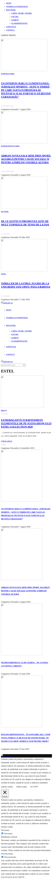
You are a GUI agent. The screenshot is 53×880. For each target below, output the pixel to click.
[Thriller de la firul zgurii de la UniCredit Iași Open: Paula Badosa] (24, 271)
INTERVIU (4, 74)
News (8, 3)
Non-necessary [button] (7, 854)
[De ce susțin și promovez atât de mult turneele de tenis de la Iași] (24, 208)
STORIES (11, 74)
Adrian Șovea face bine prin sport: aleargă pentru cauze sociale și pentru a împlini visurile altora (26, 159)
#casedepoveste (19, 23)
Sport (10, 146)
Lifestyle (11, 27)
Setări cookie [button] (21, 787)
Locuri (14, 17)
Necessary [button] (5, 830)
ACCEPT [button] (34, 787)
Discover (11, 10)
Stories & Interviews (17, 7)
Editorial (5, 211)
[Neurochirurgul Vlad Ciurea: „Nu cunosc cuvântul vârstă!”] (21, 655)
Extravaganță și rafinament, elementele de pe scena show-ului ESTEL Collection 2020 (26, 423)
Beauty (4, 410)
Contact (10, 30)
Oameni (15, 20)
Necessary (8, 833)
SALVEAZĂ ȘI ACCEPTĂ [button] (12, 877)
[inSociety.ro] (7, 756)
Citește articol (6, 441)
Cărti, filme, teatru (21, 13)
